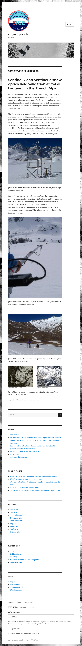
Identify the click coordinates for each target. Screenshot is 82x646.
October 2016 (15, 532)
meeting (13, 557)
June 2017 (14, 526)
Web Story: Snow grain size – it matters (26, 479)
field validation (22, 400)
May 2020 (14, 512)
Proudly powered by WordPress (28, 640)
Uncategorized (16, 562)
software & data (16, 454)
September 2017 (16, 521)
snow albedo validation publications (24, 487)
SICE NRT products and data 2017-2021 (25, 451)
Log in (12, 582)
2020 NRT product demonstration (21, 607)
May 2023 (14, 510)
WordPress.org (16, 590)
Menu (69, 24)
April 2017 (14, 529)
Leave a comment (34, 400)
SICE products (14, 629)
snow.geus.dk (18, 34)
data (12, 551)
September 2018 (16, 515)
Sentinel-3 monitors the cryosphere (24, 560)
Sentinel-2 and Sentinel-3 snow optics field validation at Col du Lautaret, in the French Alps (35, 84)
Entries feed (15, 584)
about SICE (14, 435)
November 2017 (16, 518)
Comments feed (16, 587)
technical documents (18, 457)
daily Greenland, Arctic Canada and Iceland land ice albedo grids (35, 490)
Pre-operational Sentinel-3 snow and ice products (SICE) (32, 446)
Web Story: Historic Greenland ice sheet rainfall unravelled (33, 476)
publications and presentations (22, 449)
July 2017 (13, 524)
